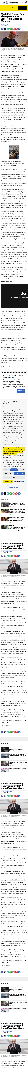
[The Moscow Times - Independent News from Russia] (10, 2)
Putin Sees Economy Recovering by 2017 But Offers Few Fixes (12, 546)
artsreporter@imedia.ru (20, 367)
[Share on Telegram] (8, 29)
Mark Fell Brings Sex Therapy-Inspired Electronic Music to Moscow (12, 18)
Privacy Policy (15, 393)
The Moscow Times (7, 551)
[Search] (24, 2)
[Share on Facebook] (2, 29)
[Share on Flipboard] (16, 29)
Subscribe (21, 391)
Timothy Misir (5, 24)
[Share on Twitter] (5, 29)
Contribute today (22, 7)
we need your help (19, 444)
